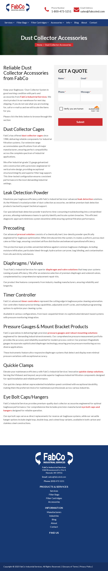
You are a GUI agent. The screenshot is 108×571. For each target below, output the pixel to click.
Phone (62, 92)
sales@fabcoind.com (92, 11)
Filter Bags (22, 22)
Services (9, 22)
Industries (54, 515)
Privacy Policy (86, 566)
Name (61, 78)
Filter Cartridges (39, 22)
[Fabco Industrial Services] (17, 7)
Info (68, 22)
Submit (80, 122)
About (84, 22)
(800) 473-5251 (57, 481)
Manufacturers (54, 512)
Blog (76, 22)
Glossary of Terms (70, 566)
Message (86, 92)
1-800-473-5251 (61, 11)
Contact (93, 22)
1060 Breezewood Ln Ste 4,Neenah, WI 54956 (54, 470)
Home (39, 45)
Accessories (56, 22)
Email (84, 78)
